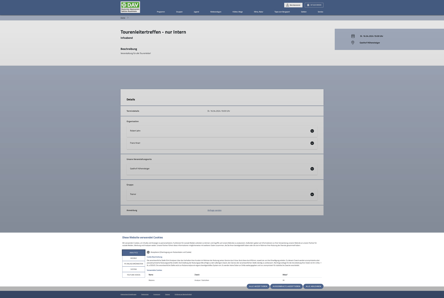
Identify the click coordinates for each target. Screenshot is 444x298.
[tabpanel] (234, 266)
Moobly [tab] (133, 258)
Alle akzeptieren (258, 286)
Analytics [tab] (134, 252)
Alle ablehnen (313, 286)
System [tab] (134, 269)
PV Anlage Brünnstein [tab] (133, 263)
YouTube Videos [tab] (133, 274)
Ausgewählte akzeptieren (286, 286)
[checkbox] (234, 252)
